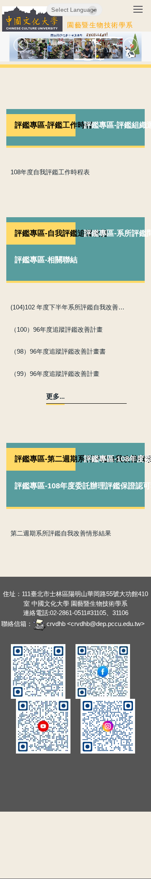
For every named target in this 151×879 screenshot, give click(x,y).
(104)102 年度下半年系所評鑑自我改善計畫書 (69, 307)
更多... (55, 396)
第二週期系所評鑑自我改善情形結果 (60, 533)
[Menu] (138, 12)
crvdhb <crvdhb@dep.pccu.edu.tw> (96, 623)
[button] (20, 44)
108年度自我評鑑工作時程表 (50, 172)
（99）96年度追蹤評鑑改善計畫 (54, 373)
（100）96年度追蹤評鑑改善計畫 (56, 329)
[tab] (41, 125)
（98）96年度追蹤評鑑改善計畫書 (58, 351)
